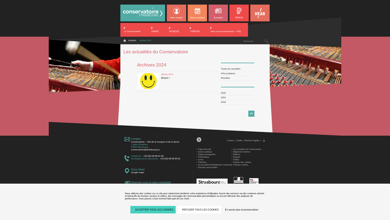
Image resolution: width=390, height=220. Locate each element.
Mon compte (176, 17)
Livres (200, 159)
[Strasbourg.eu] (212, 182)
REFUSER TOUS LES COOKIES (200, 209)
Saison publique (197, 17)
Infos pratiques (228, 73)
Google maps (137, 172)
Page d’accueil (204, 149)
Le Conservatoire (132, 31)
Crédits (239, 140)
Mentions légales (252, 140)
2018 (223, 102)
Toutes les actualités (230, 69)
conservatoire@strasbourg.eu (145, 149)
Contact (135, 138)
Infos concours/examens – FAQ (226, 31)
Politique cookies (240, 165)
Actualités (218, 17)
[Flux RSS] (199, 139)
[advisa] (264, 140)
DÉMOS (239, 17)
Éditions (236, 154)
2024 (223, 97)
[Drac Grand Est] (254, 182)
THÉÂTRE (195, 31)
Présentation (203, 157)
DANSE (155, 31)
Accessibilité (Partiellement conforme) (215, 165)
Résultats (225, 78)
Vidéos (236, 159)
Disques (236, 157)
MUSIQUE (174, 31)
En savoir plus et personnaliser (241, 209)
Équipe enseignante (206, 154)
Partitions (202, 162)
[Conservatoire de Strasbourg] (142, 18)
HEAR (260, 13)
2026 (223, 93)
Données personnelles (208, 167)
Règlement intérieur (241, 152)
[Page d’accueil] (125, 40)
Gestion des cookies (242, 162)
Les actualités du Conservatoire (247, 149)
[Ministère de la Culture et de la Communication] (238, 182)
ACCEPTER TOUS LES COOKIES (154, 209)
